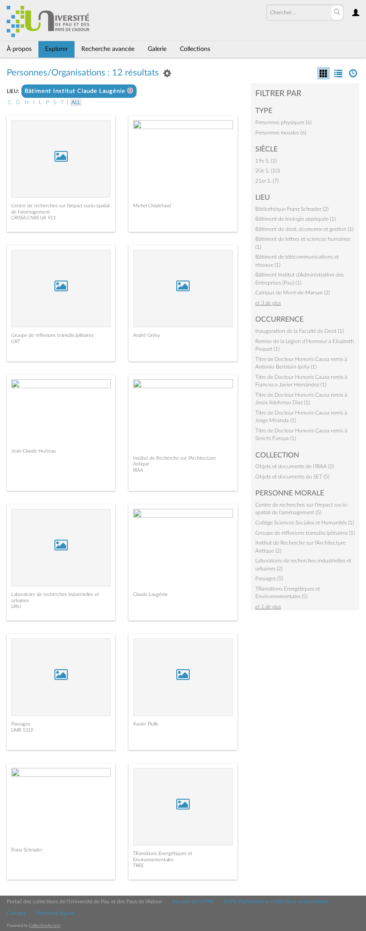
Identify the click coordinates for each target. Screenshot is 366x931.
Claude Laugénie (150, 594)
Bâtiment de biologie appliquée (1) (295, 219)
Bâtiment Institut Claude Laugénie (76, 91)
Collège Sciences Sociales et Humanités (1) (304, 522)
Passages (20, 723)
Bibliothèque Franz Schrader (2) (292, 209)
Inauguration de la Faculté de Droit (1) (299, 331)
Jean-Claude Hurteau (33, 451)
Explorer (56, 49)
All (75, 102)
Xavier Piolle (145, 723)
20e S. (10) (267, 170)
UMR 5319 (22, 730)
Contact (16, 913)
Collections (195, 49)
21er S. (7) (267, 181)
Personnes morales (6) (280, 132)
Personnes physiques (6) (283, 122)
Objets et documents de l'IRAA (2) (294, 466)
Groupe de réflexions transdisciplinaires (52, 335)
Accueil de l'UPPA (193, 901)
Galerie (157, 49)
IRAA (138, 470)
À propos (19, 49)
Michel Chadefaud (152, 205)
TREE (138, 865)
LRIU (16, 606)
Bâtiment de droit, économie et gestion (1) (304, 229)
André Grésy (146, 335)
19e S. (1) (266, 161)
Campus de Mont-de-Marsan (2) (292, 292)
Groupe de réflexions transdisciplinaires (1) (305, 533)
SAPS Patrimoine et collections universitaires (276, 901)
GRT (15, 341)
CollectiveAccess (44, 925)
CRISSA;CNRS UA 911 (33, 217)
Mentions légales (55, 913)
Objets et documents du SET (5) (292, 476)
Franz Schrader (26, 849)
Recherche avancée (107, 49)
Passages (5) (269, 578)
